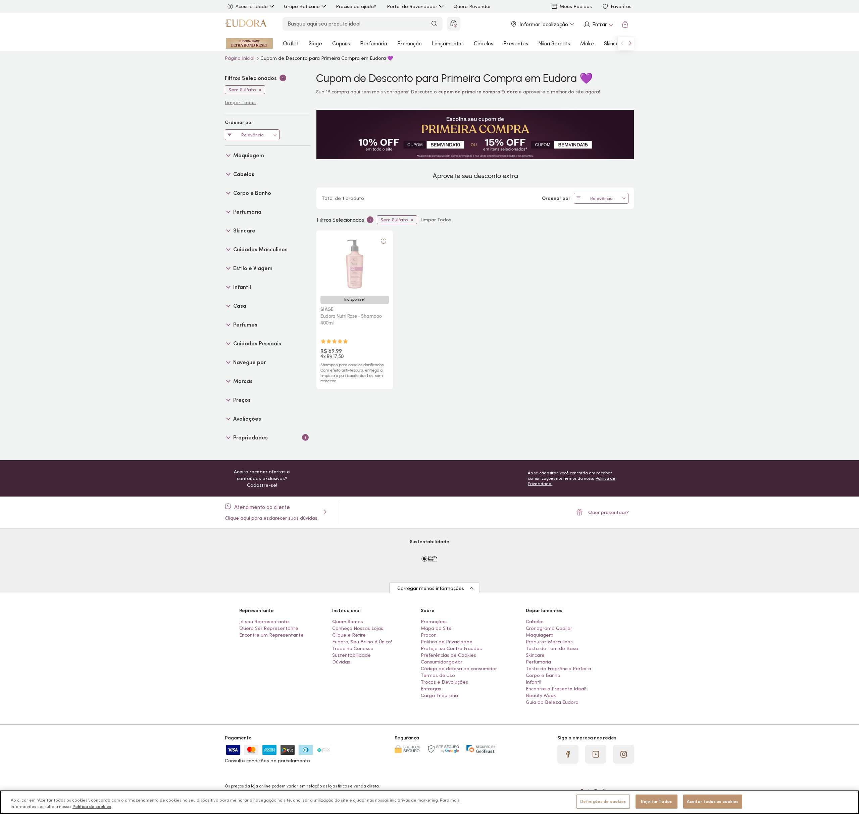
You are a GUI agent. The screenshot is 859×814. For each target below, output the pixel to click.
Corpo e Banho (543, 675)
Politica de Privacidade (446, 642)
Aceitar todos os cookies (713, 801)
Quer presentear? (608, 512)
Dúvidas (341, 662)
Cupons (341, 43)
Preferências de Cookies (448, 655)
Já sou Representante (264, 621)
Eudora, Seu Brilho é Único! (362, 642)
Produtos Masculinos (549, 642)
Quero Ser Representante (268, 628)
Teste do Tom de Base (552, 648)
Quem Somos (347, 621)
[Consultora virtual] (453, 24)
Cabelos (483, 43)
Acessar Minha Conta (598, 24)
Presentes (515, 43)
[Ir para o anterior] (622, 43)
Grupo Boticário (302, 6)
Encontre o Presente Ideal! (556, 689)
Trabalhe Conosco (352, 648)
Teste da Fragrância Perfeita (558, 669)
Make (587, 43)
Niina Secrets (554, 43)
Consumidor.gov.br (441, 662)
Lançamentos (448, 43)
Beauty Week (541, 695)
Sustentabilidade (351, 655)
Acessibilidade (252, 6)
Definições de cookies (603, 801)
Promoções (434, 621)
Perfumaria (373, 43)
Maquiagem (539, 635)
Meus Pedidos (576, 6)
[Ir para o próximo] (630, 43)
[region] (429, 802)
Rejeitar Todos (656, 801)
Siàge (315, 43)
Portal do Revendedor (412, 6)
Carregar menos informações (430, 588)
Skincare (614, 43)
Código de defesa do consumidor (459, 669)
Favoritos (621, 6)
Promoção (409, 43)
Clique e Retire (349, 635)
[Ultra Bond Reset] (249, 43)
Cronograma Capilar (549, 628)
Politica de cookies (91, 807)
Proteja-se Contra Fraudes (451, 648)
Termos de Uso (438, 675)
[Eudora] (245, 24)
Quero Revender (472, 6)
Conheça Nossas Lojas (357, 628)
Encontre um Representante (271, 635)
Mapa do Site (436, 628)
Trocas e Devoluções (444, 682)
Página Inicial (240, 58)
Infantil (533, 682)
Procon (429, 635)
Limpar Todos (435, 220)
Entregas (431, 689)
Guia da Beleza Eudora (552, 702)
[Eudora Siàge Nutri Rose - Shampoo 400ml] (355, 263)
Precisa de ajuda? (356, 6)
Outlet (291, 43)
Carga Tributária (439, 695)
